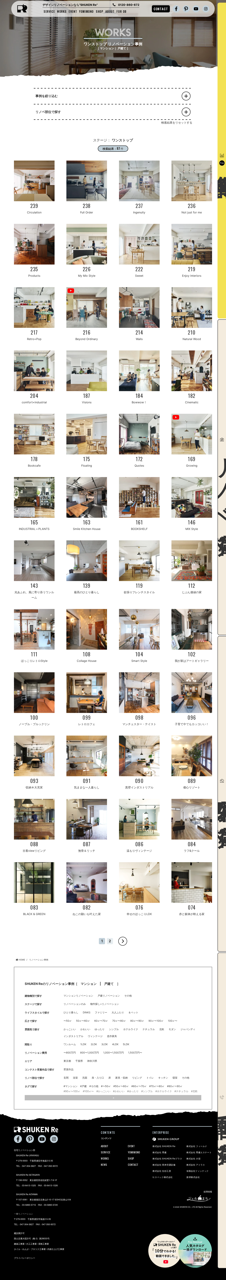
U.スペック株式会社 (163, 1177)
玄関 (66, 1077)
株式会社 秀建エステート (199, 1152)
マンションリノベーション (78, 995)
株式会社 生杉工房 (162, 1170)
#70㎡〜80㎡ (156, 1086)
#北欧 (194, 1091)
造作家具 (112, 1036)
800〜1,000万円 (89, 1052)
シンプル (114, 1029)
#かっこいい (103, 1091)
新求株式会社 (193, 1177)
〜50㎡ (68, 1021)
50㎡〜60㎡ (83, 1021)
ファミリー (101, 1012)
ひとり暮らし (71, 1012)
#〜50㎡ (106, 1086)
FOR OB (122, 11)
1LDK (83, 1044)
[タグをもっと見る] (113, 1097)
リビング (137, 1077)
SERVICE (49, 11)
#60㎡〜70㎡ (139, 1086)
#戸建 (83, 1086)
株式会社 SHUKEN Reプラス (167, 1158)
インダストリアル (73, 1036)
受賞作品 (68, 1069)
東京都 (67, 1061)
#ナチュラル (181, 1091)
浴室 (75, 1077)
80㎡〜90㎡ (137, 1021)
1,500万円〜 (135, 1052)
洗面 (84, 1077)
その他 (128, 995)
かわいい (85, 1029)
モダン (172, 1029)
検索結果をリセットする (176, 122)
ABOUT (109, 11)
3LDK (104, 1044)
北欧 (161, 1029)
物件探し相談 (222, 796)
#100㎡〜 (88, 1091)
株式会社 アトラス (195, 1164)
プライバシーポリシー (24, 1257)
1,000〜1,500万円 (113, 1052)
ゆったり (100, 1029)
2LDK (94, 1044)
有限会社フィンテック (197, 1170)
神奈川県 (92, 1061)
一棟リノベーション (23, 1213)
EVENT (73, 11)
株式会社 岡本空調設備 (164, 1164)
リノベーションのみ (75, 1004)
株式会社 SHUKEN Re (164, 1146)
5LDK (126, 1044)
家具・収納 (121, 1077)
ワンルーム (70, 1044)
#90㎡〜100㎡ (72, 1091)
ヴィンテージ (95, 1036)
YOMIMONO (86, 11)
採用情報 (208, 1191)
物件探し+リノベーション (104, 1004)
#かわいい (118, 1091)
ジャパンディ (187, 1029)
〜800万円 (70, 1052)
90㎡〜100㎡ (155, 1021)
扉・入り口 (98, 1077)
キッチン (163, 1077)
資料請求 (222, 160)
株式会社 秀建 (159, 1152)
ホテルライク (130, 1029)
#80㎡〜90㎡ (174, 1086)
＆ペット (133, 1012)
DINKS (86, 1012)
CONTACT (161, 8)
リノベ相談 (222, 480)
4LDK (115, 1044)
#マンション (71, 1086)
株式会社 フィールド (196, 1146)
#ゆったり (133, 1091)
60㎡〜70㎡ (101, 1021)
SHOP (99, 11)
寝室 (175, 1077)
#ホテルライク (163, 1091)
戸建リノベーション (109, 995)
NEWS (104, 1164)
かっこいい (70, 1029)
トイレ (150, 1077)
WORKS (62, 11)
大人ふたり (118, 1012)
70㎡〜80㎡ (119, 1021)
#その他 (93, 1086)
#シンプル (147, 1091)
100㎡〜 (172, 1021)
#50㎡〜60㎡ (121, 1086)
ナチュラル (148, 1029)
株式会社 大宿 (193, 1158)
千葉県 (79, 1061)
